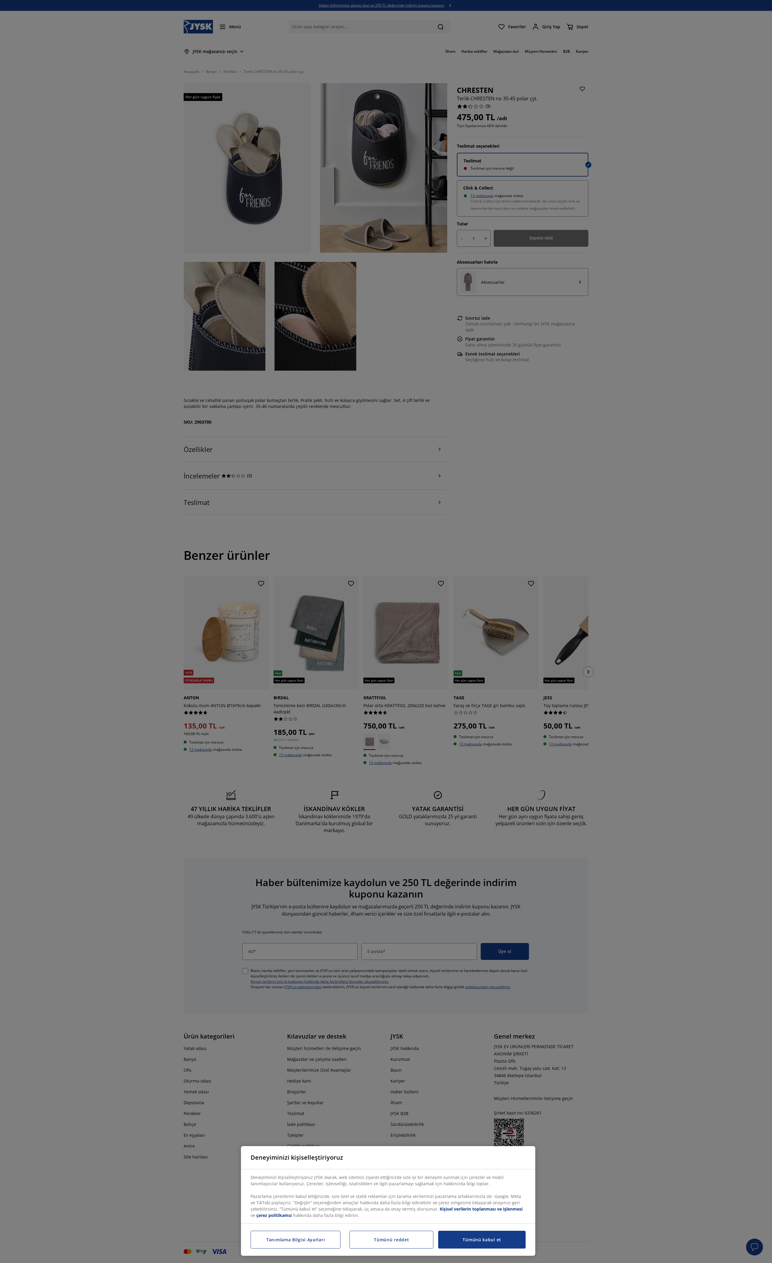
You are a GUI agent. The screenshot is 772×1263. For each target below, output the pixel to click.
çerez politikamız (274, 1215)
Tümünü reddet (391, 1240)
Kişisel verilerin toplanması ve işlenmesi (481, 1209)
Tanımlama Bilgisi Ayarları (295, 1240)
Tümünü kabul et (482, 1240)
